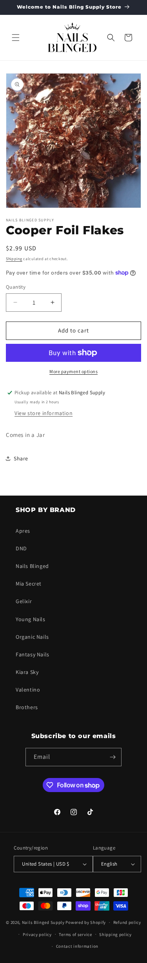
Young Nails (30, 619)
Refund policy (127, 922)
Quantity (15, 287)
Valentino (28, 689)
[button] (15, 37)
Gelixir (24, 601)
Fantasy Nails (32, 654)
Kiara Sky (27, 672)
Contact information (77, 946)
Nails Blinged (32, 566)
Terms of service (75, 934)
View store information (44, 413)
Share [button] (21, 458)
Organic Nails (32, 636)
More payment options (73, 371)
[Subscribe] (112, 757)
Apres (23, 530)
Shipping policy (115, 934)
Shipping (14, 258)
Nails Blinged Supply (43, 922)
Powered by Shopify (85, 922)
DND (21, 548)
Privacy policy (37, 934)
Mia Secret (29, 583)
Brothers (27, 707)
